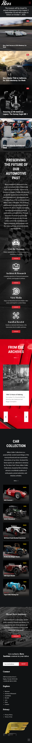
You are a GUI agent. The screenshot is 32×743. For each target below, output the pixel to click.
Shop (6, 702)
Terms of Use (8, 717)
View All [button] (15, 357)
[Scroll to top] (29, 740)
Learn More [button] (16, 258)
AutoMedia (8, 696)
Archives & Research (16, 273)
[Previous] (6, 417)
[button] (16, 377)
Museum (7, 691)
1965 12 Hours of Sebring (14, 394)
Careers (7, 704)
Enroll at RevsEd (16, 322)
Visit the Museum (16, 249)
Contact (6, 672)
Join (6, 700)
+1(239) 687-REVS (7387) (10, 681)
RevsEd (7, 698)
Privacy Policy (8, 715)
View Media (16, 297)
